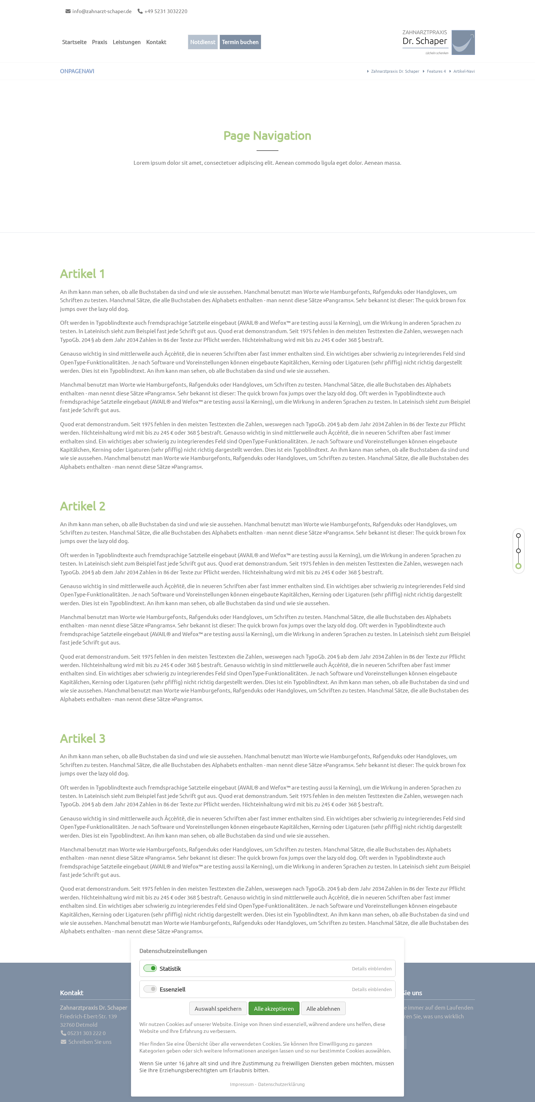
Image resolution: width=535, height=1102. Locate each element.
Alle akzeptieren (274, 1008)
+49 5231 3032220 (165, 11)
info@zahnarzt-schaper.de (102, 11)
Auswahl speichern (218, 1008)
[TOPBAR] (518, 551)
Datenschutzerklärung (281, 1084)
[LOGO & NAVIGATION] (518, 566)
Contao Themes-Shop (438, 42)
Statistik (170, 968)
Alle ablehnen (323, 1008)
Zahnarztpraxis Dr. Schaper (395, 71)
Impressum (242, 1084)
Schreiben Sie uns (90, 1041)
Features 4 (436, 71)
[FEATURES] (518, 536)
